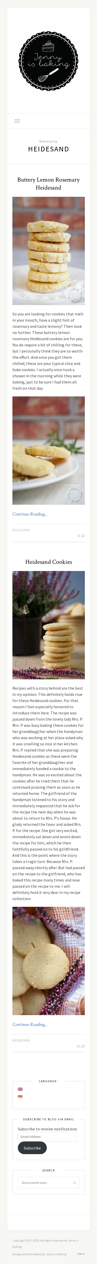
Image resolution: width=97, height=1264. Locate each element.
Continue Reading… (30, 514)
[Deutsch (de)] (20, 1096)
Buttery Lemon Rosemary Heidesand (48, 184)
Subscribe (32, 1148)
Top (80, 1254)
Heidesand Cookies (48, 562)
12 (78, 1046)
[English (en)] (20, 1089)
